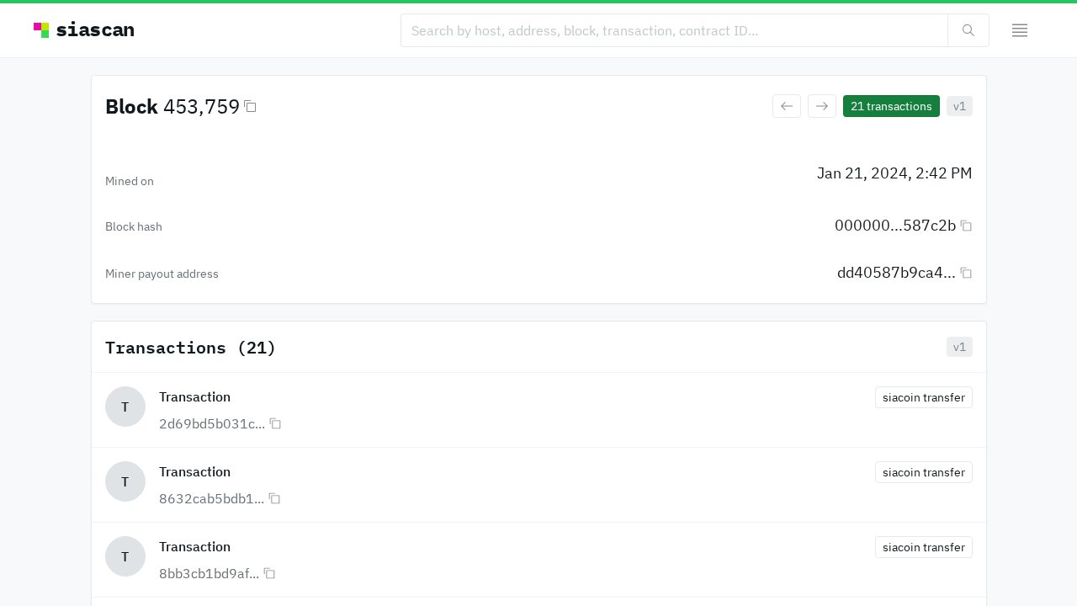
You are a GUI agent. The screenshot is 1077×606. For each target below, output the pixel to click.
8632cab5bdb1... (211, 498)
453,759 (201, 106)
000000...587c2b (895, 225)
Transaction (195, 396)
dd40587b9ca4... (896, 272)
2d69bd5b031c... (212, 423)
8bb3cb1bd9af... (209, 573)
